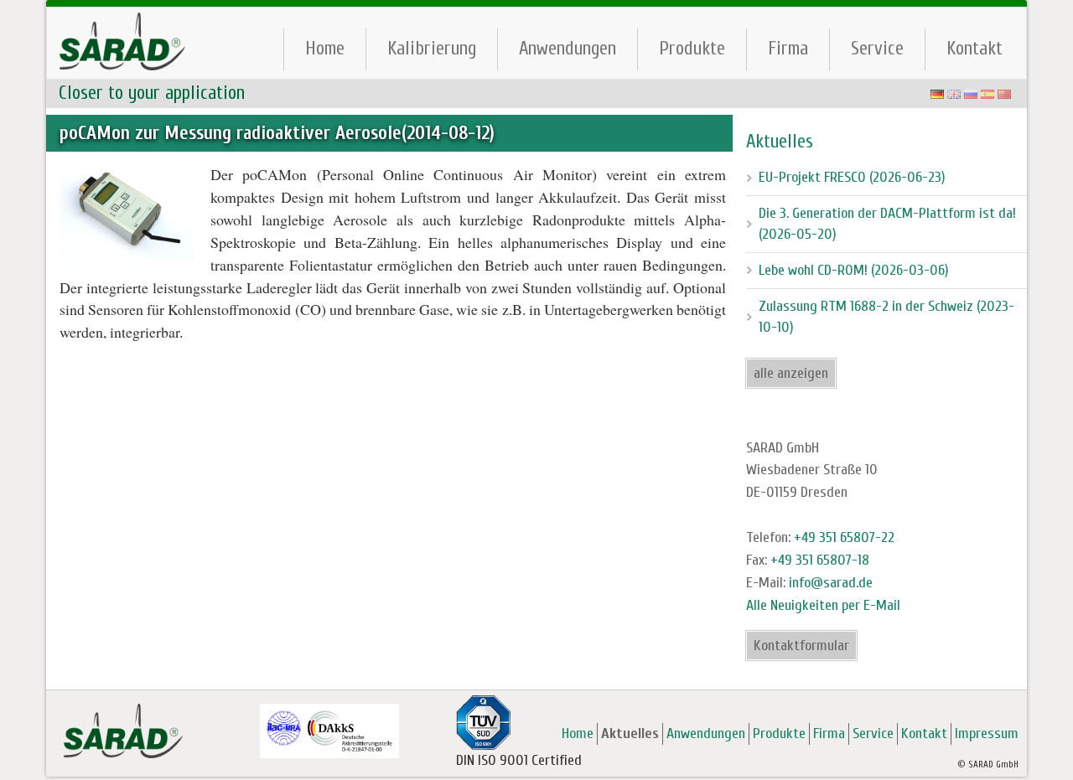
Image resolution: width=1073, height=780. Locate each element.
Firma (788, 48)
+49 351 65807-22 (844, 537)
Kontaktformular (801, 645)
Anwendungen (567, 48)
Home (325, 48)
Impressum (987, 733)
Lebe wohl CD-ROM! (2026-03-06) (854, 270)
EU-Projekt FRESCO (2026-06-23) (852, 177)
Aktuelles (630, 733)
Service (877, 48)
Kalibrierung (431, 48)
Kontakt (974, 48)
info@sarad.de (831, 582)
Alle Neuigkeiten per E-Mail (823, 605)
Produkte (692, 48)
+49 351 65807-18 (819, 560)
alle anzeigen (791, 373)
